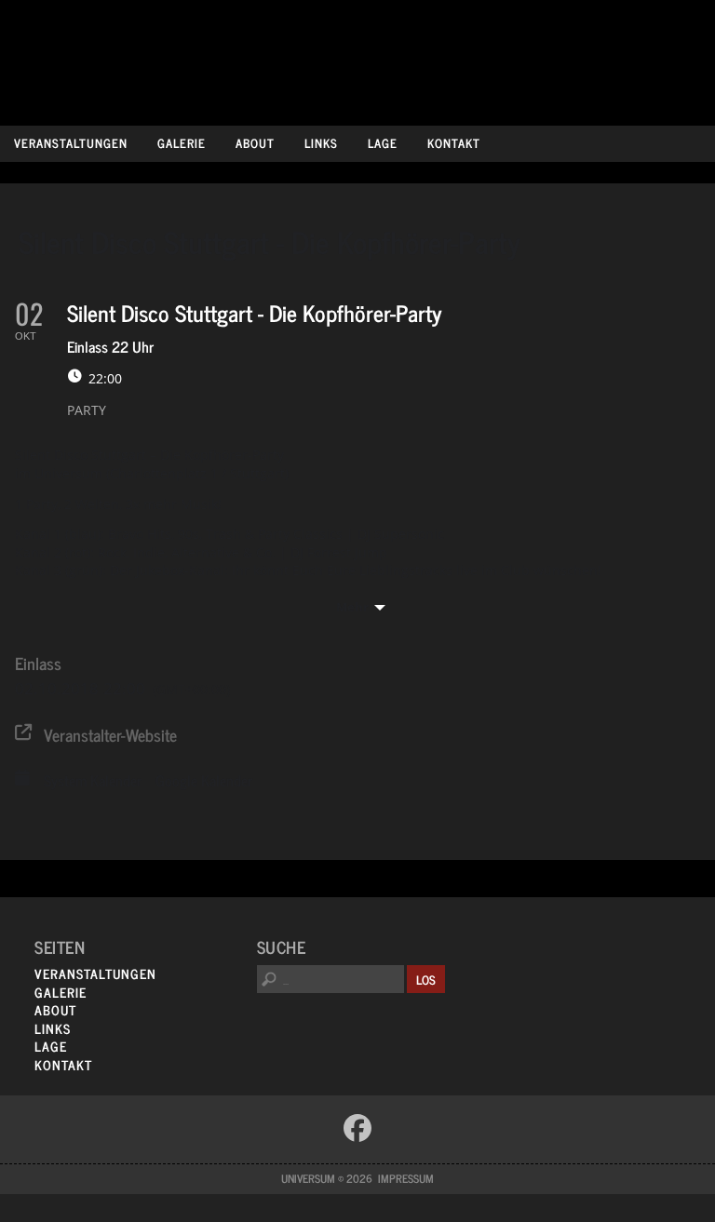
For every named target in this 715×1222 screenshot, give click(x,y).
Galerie (181, 143)
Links (321, 143)
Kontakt (453, 143)
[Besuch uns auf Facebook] (357, 1128)
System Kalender (93, 781)
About (255, 143)
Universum (358, 58)
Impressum (406, 1178)
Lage (383, 143)
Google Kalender (203, 781)
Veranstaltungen (71, 143)
